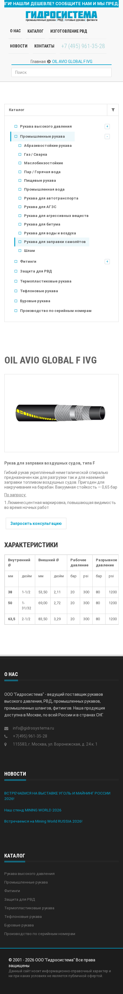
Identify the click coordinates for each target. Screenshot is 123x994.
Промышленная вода (44, 189)
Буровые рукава (35, 301)
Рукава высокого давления (46, 126)
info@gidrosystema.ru (33, 728)
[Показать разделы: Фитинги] (107, 261)
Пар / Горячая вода (42, 172)
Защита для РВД (36, 271)
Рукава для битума (42, 224)
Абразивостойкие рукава (48, 145)
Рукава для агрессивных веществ (56, 216)
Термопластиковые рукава (46, 281)
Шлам (29, 250)
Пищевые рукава (40, 180)
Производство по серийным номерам (56, 311)
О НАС (15, 31)
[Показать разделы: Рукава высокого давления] (107, 126)
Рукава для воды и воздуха (50, 233)
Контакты (44, 46)
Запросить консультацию (36, 523)
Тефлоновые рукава (39, 291)
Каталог (16, 110)
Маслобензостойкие (43, 163)
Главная (38, 61)
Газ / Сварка (35, 154)
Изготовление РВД (68, 31)
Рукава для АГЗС (40, 207)
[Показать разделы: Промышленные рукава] (107, 136)
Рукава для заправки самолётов (55, 242)
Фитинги (28, 261)
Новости (18, 46)
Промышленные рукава (42, 136)
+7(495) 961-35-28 (30, 736)
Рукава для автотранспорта (51, 198)
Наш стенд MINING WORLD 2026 (32, 810)
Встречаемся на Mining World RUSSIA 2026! (43, 821)
